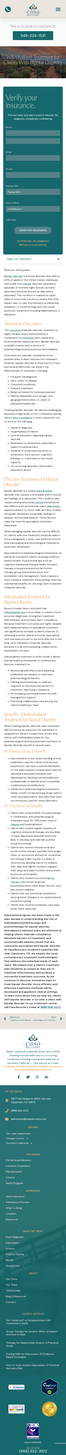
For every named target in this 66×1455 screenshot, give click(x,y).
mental (39, 502)
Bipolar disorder (13, 276)
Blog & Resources (16, 1296)
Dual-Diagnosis (14, 1237)
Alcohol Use (13, 1265)
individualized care (15, 612)
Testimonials (13, 1290)
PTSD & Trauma (15, 1254)
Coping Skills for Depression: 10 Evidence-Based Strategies (30, 1355)
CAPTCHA (11, 220)
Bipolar (10, 1260)
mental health (44, 491)
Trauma (10, 1177)
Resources (12, 1219)
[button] (58, 259)
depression (53, 506)
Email (9, 152)
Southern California (17, 1143)
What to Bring (14, 1208)
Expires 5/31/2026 (33, 1442)
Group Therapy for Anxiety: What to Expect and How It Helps (32, 1333)
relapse (15, 824)
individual (28, 337)
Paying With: (13, 186)
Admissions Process (17, 1202)
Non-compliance (22, 417)
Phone (10, 169)
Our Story (11, 1279)
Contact (11, 1302)
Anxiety (10, 1248)
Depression (12, 1242)
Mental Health (14, 1171)
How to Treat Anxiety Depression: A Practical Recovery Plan (32, 1366)
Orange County (15, 1138)
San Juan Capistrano (18, 1133)
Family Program (14, 1183)
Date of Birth (13, 202)
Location (11, 1213)
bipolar (27, 283)
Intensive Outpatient (18, 1166)
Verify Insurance (15, 1196)
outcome (15, 330)
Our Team (11, 1284)
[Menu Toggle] (58, 9)
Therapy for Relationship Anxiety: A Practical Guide (32, 1344)
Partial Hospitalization (18, 1160)
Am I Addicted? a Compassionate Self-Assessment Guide (29, 1322)
